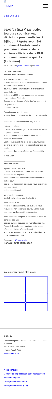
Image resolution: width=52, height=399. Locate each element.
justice (19, 66)
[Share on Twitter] (7, 254)
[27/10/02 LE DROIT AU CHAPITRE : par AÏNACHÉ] (15, 306)
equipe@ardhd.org (11, 353)
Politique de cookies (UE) (16, 385)
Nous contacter (11, 370)
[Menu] (44, 6)
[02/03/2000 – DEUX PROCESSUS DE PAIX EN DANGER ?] (37, 306)
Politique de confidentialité (16, 381)
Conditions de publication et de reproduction (24, 373)
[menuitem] (44, 6)
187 (15, 240)
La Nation (26, 66)
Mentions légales (12, 377)
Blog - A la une (11, 16)
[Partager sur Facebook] (7, 246)
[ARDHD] (21, 6)
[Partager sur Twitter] (7, 250)
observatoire (22, 240)
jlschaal (36, 66)
